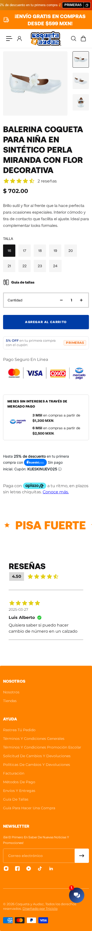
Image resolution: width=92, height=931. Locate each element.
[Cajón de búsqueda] (73, 38)
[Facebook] (17, 868)
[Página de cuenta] (19, 38)
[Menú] (9, 38)
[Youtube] (28, 868)
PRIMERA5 (75, 343)
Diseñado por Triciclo (39, 908)
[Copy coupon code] (87, 5)
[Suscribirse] (82, 856)
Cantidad (15, 300)
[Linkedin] (51, 868)
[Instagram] (6, 868)
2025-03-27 (18, 609)
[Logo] (46, 38)
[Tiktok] (39, 868)
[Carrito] (83, 38)
